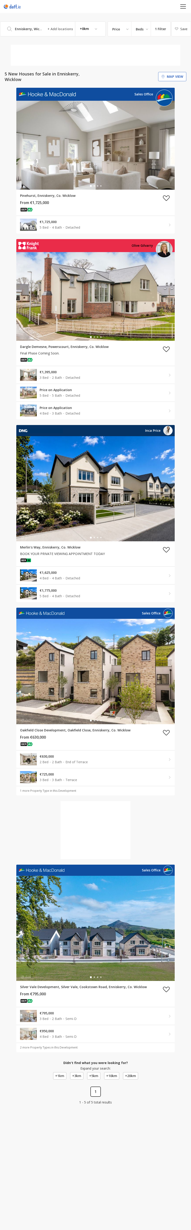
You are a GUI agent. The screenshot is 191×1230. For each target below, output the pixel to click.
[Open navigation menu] (183, 6)
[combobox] (53, 28)
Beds (139, 29)
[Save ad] (166, 198)
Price (116, 29)
